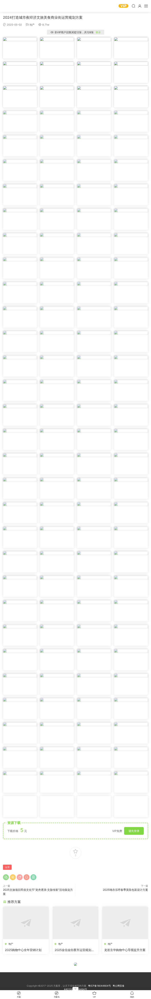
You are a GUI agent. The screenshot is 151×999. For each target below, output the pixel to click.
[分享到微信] (6, 877)
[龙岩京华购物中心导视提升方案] (125, 923)
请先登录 (133, 831)
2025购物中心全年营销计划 (23, 950)
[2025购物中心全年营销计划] (26, 923)
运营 (7, 867)
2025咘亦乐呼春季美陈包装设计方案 (125, 889)
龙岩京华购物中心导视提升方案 (124, 950)
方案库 (15, 6)
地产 (32, 24)
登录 (98, 32)
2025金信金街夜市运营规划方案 (74, 950)
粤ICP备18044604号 (100, 985)
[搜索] (133, 6)
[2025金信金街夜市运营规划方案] (76, 923)
